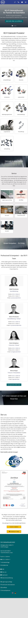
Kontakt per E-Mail (14, 531)
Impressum (4, 575)
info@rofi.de (4, 565)
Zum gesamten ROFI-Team (14, 384)
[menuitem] (12, 593)
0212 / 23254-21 (16, 294)
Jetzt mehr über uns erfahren (14, 21)
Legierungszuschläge (6, 581)
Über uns (3, 572)
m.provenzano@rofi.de (15, 325)
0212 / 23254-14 (16, 348)
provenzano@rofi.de (16, 298)
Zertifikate (4, 587)
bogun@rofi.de (15, 379)
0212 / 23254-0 (14, 527)
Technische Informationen (8, 584)
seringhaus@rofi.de (15, 351)
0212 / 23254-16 (16, 321)
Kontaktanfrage (5, 562)
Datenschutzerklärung (7, 577)
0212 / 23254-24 (16, 375)
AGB (2, 569)
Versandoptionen (5, 590)
